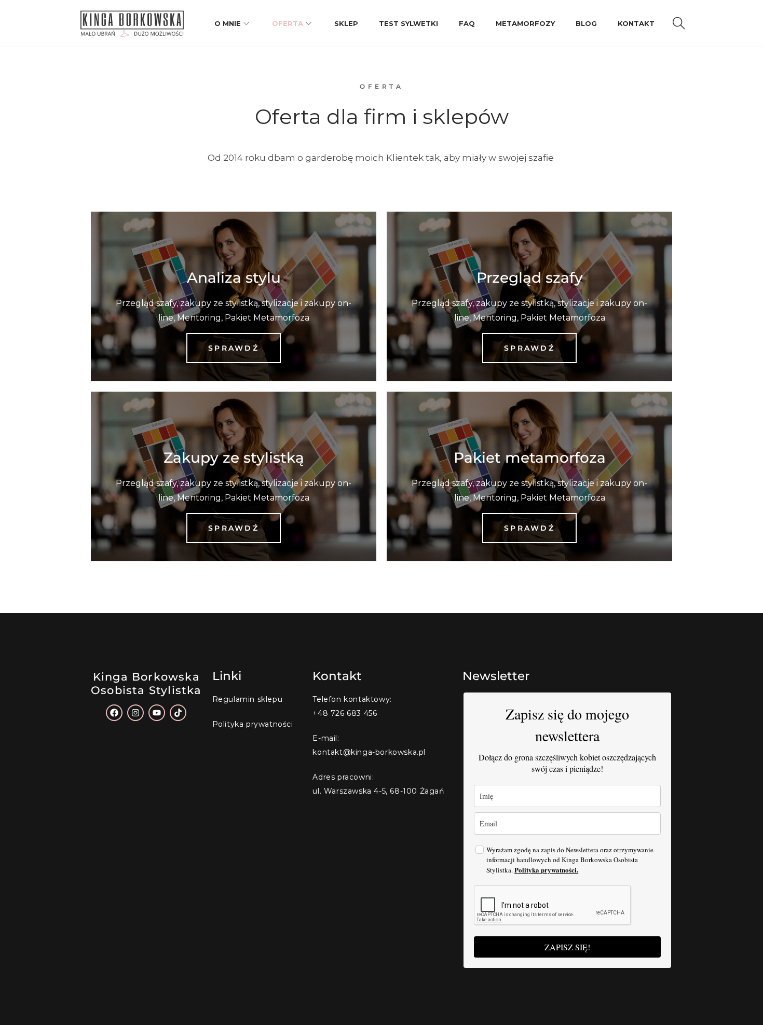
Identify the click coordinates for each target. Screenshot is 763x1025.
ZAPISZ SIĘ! (567, 946)
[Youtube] (156, 712)
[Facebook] (114, 712)
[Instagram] (135, 712)
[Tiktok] (178, 712)
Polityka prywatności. (546, 870)
